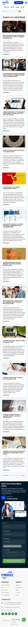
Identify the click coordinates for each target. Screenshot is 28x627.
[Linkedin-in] (9, 614)
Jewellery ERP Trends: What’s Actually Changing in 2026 (14, 341)
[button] (26, 3)
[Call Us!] (3, 498)
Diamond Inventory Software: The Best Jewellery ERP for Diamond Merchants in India (13, 302)
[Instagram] (16, 614)
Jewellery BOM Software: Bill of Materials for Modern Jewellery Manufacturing (12, 264)
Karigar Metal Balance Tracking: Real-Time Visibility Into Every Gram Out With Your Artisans (14, 113)
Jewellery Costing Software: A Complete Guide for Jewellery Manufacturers (12, 416)
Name (4, 523)
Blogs (17, 7)
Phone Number (6, 531)
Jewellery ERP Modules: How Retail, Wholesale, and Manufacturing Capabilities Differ (13, 225)
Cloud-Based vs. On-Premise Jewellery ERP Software (11, 187)
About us (6, 7)
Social (22, 7)
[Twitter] (6, 614)
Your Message (6, 550)
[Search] (20, 11)
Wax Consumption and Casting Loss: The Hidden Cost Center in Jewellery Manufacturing (14, 37)
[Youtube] (12, 614)
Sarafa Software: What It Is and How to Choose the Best (13, 150)
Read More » (6, 54)
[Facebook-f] (2, 614)
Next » (23, 475)
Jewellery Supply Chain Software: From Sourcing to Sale (13, 378)
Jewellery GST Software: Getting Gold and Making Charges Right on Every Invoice (14, 452)
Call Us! (10, 496)
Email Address (6, 538)
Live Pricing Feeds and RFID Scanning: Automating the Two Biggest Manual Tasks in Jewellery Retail (14, 75)
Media (12, 7)
